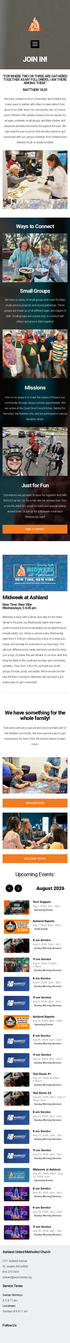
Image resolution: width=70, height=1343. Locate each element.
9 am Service (42, 940)
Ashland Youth (35, 858)
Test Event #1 (42, 1074)
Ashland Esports (43, 921)
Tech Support (42, 902)
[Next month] (18, 888)
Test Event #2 (42, 1093)
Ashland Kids (35, 803)
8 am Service (42, 1112)
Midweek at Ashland (46, 1169)
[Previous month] (9, 888)
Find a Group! (35, 529)
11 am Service (42, 959)
